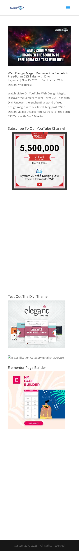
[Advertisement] (39, 244)
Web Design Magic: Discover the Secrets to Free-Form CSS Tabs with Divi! (38, 74)
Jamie (15, 80)
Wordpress (25, 85)
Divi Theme (48, 80)
